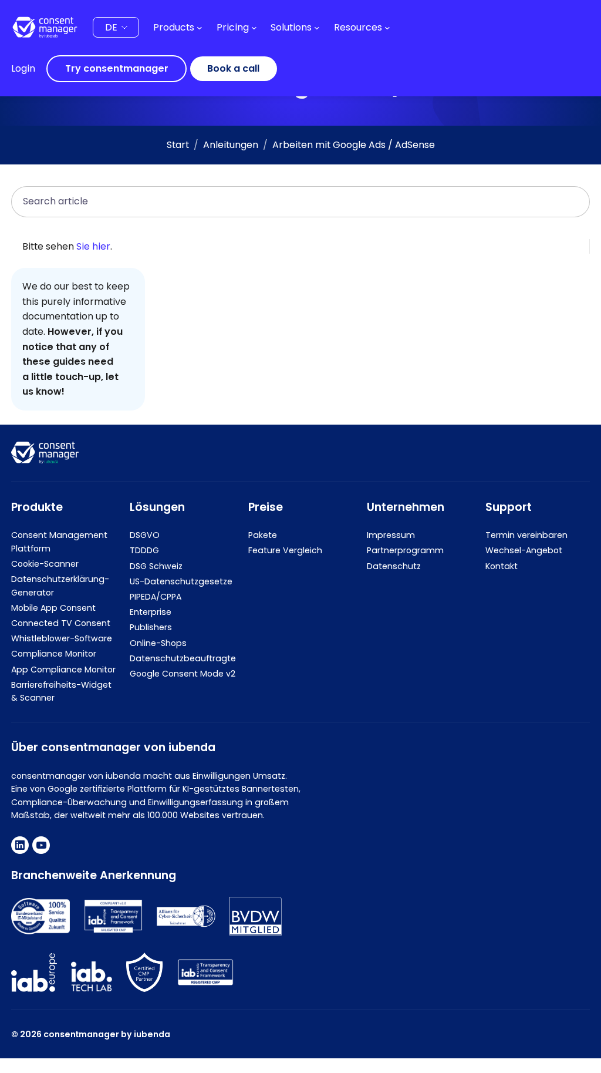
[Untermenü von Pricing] (254, 28)
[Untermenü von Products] (199, 28)
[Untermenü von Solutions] (317, 28)
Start (178, 145)
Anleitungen (230, 145)
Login (23, 68)
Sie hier (93, 246)
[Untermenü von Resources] (387, 28)
